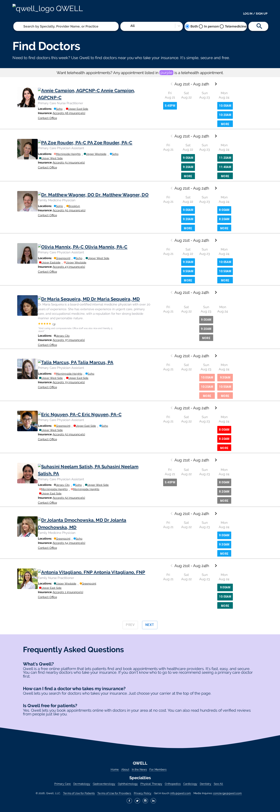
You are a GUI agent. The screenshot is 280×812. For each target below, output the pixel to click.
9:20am (188, 167)
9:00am (188, 157)
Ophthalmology (128, 783)
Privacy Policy (142, 793)
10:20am (225, 115)
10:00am (225, 105)
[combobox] (23, 26)
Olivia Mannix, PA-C (106, 246)
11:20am (225, 157)
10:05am (225, 262)
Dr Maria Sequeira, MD (115, 299)
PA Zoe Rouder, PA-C (109, 142)
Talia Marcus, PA (95, 362)
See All (218, 783)
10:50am (225, 271)
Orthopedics (172, 783)
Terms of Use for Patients (79, 793)
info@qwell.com (180, 793)
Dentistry (205, 783)
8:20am (224, 219)
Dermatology (81, 783)
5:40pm (170, 105)
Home (115, 769)
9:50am (188, 271)
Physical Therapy (151, 783)
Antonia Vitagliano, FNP (119, 572)
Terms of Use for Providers (114, 793)
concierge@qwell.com (227, 793)
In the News (139, 769)
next (149, 625)
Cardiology (190, 783)
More (225, 124)
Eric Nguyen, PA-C (102, 414)
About (125, 769)
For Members (157, 769)
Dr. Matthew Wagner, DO (122, 194)
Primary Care (62, 783)
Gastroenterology (104, 783)
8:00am (224, 210)
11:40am (225, 167)
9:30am (188, 262)
